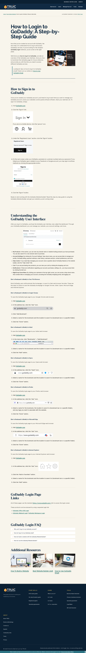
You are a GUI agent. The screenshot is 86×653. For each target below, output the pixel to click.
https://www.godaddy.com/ (42, 503)
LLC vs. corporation (52, 604)
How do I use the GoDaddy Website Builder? (25, 540)
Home (4, 14)
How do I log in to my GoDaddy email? (24, 533)
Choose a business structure (74, 597)
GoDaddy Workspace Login (37, 513)
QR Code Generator (71, 607)
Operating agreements (34, 604)
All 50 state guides (33, 593)
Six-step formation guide (35, 597)
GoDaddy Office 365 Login (21, 510)
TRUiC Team (80, 14)
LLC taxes (50, 600)
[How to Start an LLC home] (10, 6)
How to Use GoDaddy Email (63, 572)
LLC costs (50, 597)
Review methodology (8, 622)
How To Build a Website (20, 571)
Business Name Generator (73, 593)
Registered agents (33, 600)
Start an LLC (53, 6)
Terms (4, 636)
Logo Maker (69, 604)
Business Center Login (70, 1)
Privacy (5, 639)
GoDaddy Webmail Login (20, 513)
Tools (75, 6)
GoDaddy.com (20, 106)
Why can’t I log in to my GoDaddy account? (25, 529)
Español (5, 629)
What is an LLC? (51, 593)
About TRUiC (6, 618)
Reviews (80, 6)
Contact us (6, 625)
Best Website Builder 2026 (43, 571)
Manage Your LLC (67, 6)
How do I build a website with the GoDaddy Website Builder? (30, 536)
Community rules (7, 632)
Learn (59, 6)
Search (81, 1)
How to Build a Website (11, 14)
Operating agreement (72, 600)
